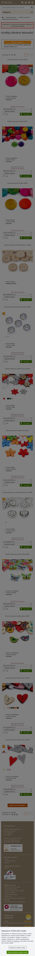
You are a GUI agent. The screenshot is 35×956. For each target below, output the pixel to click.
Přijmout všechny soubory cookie (17, 952)
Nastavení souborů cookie (17, 947)
